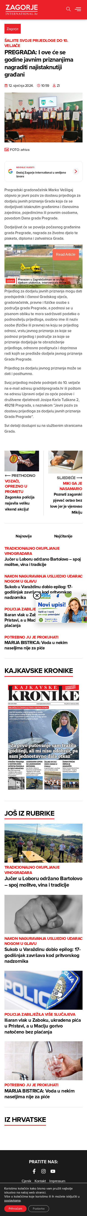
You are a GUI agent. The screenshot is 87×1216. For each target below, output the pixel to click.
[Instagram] (43, 1171)
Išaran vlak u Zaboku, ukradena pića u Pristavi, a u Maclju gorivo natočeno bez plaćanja (42, 1023)
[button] (78, 9)
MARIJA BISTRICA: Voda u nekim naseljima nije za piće (36, 643)
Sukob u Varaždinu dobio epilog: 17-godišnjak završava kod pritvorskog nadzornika (43, 587)
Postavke (39, 1208)
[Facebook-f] (34, 1171)
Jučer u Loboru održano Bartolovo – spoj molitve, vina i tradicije (42, 556)
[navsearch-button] (68, 9)
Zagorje (13, 28)
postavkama (12, 1200)
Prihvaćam (15, 1208)
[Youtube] (52, 1171)
